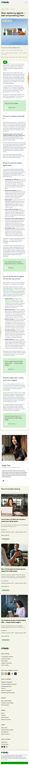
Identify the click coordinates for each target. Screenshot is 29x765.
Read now (11, 268)
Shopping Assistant (6, 686)
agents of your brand (16, 97)
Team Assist (4, 661)
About (2, 713)
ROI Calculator (5, 705)
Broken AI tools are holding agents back (11, 50)
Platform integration (6, 690)
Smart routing (4, 665)
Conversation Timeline (7, 657)
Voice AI (3, 688)
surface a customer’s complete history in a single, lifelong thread (14, 300)
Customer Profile (5, 659)
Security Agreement (14, 759)
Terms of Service (15, 752)
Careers (3, 715)
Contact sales (4, 744)
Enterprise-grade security (8, 692)
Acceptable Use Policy (14, 756)
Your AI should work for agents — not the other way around (13, 53)
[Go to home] (4, 2)
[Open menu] (25, 2)
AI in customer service (14, 64)
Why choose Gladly (6, 701)
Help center (4, 728)
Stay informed (5, 717)
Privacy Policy (14, 754)
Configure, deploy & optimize (8, 684)
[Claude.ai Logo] (5, 673)
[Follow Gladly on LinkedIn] (2, 747)
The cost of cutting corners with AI (10, 47)
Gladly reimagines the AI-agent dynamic (12, 392)
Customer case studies (7, 703)
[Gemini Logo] (12, 673)
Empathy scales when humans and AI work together (14, 57)
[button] (5, 62)
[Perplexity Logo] (9, 673)
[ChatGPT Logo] (2, 673)
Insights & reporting (6, 663)
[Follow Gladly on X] (7, 747)
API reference (4, 732)
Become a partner (6, 719)
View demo (4, 742)
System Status (5, 734)
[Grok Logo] (15, 673)
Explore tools (11, 107)
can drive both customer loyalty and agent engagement (14, 290)
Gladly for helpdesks (6, 682)
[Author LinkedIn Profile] (3, 480)
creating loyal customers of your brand (13, 354)
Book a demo (11, 424)
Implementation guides (7, 730)
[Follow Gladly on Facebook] (4, 747)
